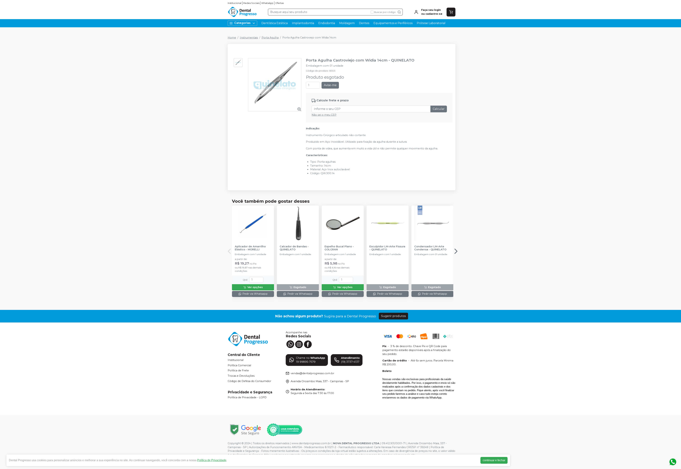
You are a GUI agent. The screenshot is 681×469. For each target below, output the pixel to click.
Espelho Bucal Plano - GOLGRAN (339, 248)
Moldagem (347, 23)
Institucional (234, 3)
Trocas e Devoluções (241, 375)
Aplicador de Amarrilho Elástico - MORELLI (250, 248)
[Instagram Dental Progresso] (299, 343)
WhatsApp (267, 3)
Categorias (242, 23)
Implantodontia (303, 23)
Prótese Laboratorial (431, 23)
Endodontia (326, 23)
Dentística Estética (274, 23)
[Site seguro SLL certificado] (245, 430)
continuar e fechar (494, 460)
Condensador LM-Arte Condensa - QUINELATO (430, 248)
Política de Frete (238, 370)
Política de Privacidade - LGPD (247, 397)
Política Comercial (239, 365)
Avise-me (330, 85)
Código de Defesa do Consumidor (249, 381)
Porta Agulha (270, 37)
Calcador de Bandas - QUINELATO (294, 248)
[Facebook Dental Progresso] (307, 343)
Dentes (364, 23)
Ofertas (279, 3)
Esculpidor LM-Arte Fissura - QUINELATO (387, 248)
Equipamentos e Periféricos (393, 23)
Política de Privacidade (211, 460)
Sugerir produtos (393, 316)
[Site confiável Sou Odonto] (284, 430)
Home (232, 37)
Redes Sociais (251, 3)
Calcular (439, 109)
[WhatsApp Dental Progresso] (290, 343)
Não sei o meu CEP (324, 114)
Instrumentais (249, 37)
